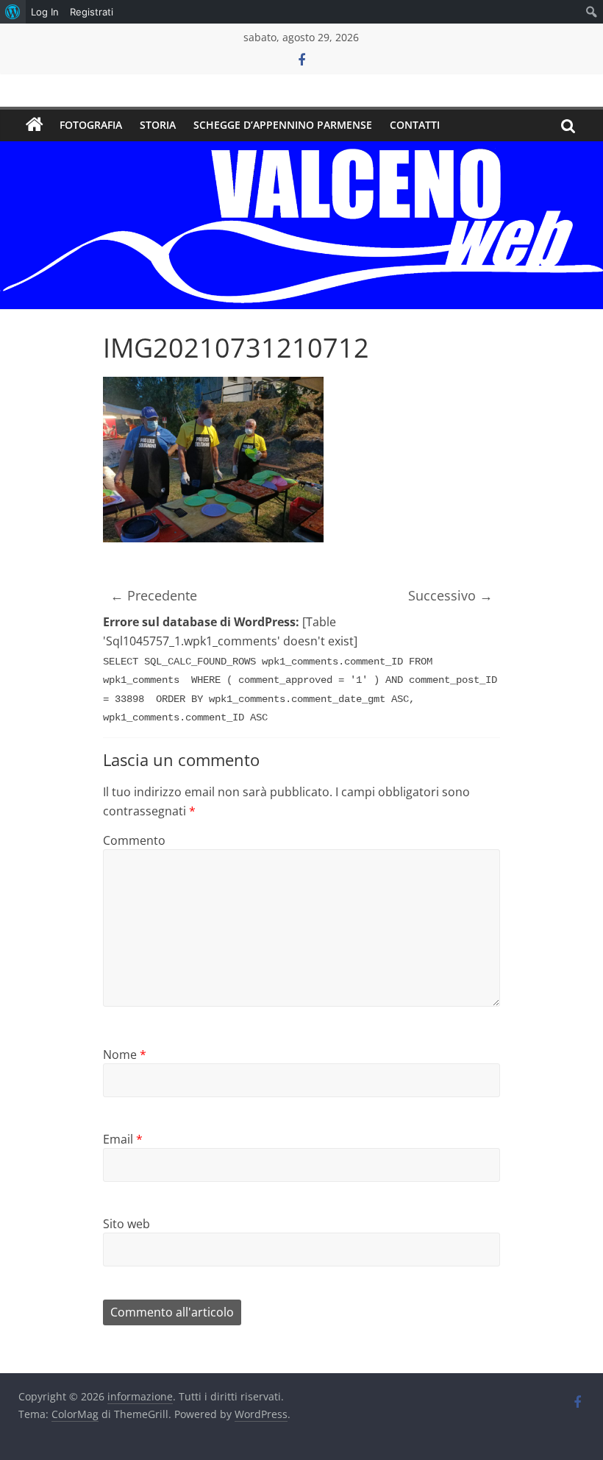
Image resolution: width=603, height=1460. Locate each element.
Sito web (126, 1224)
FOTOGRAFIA (91, 125)
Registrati (91, 12)
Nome (124, 1054)
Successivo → (450, 595)
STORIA (158, 125)
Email (123, 1139)
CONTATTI (415, 125)
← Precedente (153, 595)
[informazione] (34, 125)
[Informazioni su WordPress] (13, 12)
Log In (45, 12)
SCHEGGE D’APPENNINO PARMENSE (282, 125)
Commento (134, 840)
